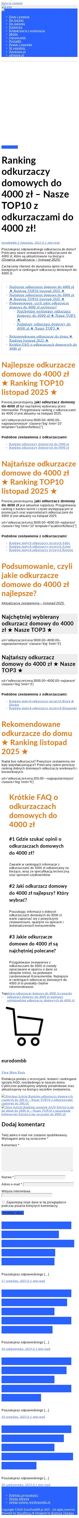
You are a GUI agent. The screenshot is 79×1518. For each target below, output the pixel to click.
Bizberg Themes (62, 1513)
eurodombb (10, 242)
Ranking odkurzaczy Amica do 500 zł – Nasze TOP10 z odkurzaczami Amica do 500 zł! (37, 1447)
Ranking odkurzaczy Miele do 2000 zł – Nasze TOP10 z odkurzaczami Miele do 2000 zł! (36, 1379)
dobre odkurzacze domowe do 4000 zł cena (37, 993)
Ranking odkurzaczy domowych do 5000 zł (39, 444)
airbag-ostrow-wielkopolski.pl (29, 1502)
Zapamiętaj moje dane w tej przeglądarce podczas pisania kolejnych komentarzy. (34, 1204)
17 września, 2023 (15, 1281)
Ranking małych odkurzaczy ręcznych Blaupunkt (43, 708)
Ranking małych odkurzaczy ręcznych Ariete (40, 546)
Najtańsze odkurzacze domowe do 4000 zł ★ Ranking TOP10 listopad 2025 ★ (41, 297)
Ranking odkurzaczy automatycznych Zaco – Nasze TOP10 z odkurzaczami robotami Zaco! (38, 1244)
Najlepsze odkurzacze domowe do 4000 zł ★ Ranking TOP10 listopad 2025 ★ (41, 289)
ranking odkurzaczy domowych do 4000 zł (45, 1000)
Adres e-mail (12, 1184)
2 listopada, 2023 (30, 242)
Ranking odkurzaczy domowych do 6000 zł (39, 447)
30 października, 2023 (17, 1349)
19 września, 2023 (15, 1416)
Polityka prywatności (23, 1495)
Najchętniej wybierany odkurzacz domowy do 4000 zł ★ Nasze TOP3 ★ (46, 315)
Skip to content (12, 3)
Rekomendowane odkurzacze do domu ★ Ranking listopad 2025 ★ (40, 338)
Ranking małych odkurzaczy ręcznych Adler (39, 543)
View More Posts (13, 1072)
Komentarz (10, 1145)
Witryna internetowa (16, 1191)
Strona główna (19, 1498)
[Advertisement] (39, 103)
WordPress (24, 1513)
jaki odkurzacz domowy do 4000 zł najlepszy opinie (39, 997)
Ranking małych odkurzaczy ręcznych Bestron (41, 550)
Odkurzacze (10, 147)
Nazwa (8, 1177)
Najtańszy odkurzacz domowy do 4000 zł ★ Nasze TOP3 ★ (44, 326)
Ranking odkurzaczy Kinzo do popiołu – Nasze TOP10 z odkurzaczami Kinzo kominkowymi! (36, 1311)
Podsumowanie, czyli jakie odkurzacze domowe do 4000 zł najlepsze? (39, 305)
